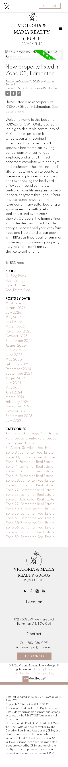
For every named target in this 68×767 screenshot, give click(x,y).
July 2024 (13, 383)
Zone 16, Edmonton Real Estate (29, 476)
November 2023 (18, 406)
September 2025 (18, 341)
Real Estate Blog (17, 290)
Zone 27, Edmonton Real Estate (29, 499)
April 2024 (13, 392)
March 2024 (15, 397)
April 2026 (13, 322)
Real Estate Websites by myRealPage (34, 673)
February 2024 (17, 402)
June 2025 (13, 355)
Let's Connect (34, 656)
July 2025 (13, 350)
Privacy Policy (43, 669)
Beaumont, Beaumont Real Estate (31, 434)
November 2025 (18, 331)
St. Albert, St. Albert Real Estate (30, 448)
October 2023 (16, 411)
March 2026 (15, 326)
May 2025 (13, 359)
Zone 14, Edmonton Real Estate (29, 466)
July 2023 (13, 420)
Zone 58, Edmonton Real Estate (29, 532)
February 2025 (17, 364)
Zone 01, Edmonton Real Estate (29, 452)
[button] (24, 591)
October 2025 (16, 336)
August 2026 (15, 308)
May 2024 (13, 387)
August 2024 (15, 378)
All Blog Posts (15, 276)
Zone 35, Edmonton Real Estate (30, 513)
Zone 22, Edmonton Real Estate (29, 490)
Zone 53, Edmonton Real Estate (30, 518)
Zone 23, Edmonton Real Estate (29, 494)
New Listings (15, 280)
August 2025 (15, 345)
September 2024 (18, 373)
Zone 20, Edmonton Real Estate (30, 480)
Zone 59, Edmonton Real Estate (30, 537)
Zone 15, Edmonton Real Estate (29, 471)
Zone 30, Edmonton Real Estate (30, 509)
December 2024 (18, 369)
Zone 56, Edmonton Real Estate (30, 527)
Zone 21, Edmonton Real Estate (29, 485)
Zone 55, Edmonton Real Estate (30, 523)
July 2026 (13, 312)
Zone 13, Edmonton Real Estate (29, 462)
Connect (49, 6)
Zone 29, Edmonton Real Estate (29, 504)
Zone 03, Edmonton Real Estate (37, 88)
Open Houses (15, 285)
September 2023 (18, 416)
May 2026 (13, 317)
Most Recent (14, 303)
